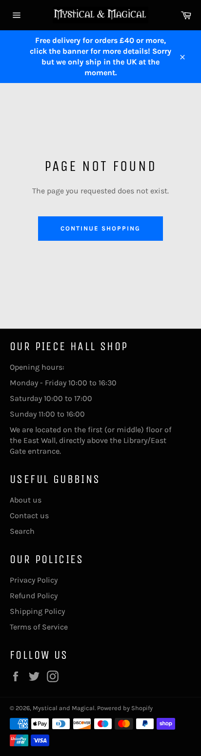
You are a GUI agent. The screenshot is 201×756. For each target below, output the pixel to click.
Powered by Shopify (125, 708)
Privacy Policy (34, 580)
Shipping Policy (37, 611)
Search (22, 531)
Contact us (29, 515)
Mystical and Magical (64, 708)
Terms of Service (39, 626)
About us (25, 499)
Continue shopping (100, 228)
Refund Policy (34, 595)
